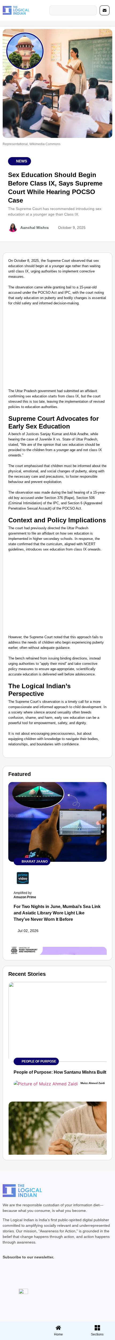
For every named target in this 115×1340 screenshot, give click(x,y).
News (21, 161)
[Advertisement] (57, 348)
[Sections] (19, 1326)
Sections (18, 1336)
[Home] (58, 1327)
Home (58, 1334)
